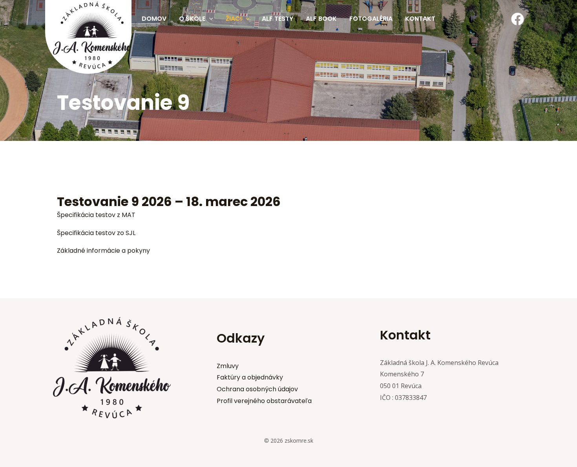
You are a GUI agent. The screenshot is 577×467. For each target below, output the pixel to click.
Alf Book (321, 18)
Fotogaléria (371, 18)
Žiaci (234, 18)
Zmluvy (228, 365)
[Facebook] (517, 19)
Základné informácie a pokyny (103, 250)
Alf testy (277, 18)
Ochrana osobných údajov (257, 389)
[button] (209, 19)
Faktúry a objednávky (250, 377)
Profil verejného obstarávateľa (264, 400)
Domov (154, 18)
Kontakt (420, 18)
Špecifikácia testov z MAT (96, 214)
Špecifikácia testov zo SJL (96, 232)
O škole (192, 18)
